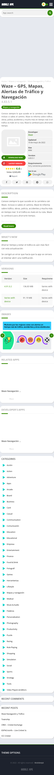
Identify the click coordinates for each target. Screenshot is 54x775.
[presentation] (2, 335)
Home (4, 81)
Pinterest (27, 182)
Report (14, 176)
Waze (30, 134)
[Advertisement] (27, 47)
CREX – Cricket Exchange (11, 725)
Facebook (6, 182)
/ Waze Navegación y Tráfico (39, 81)
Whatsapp (47, 182)
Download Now (15, 157)
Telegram (37, 182)
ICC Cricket (6, 736)
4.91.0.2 (8, 286)
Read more (9, 226)
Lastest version (15, 163)
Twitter (17, 182)
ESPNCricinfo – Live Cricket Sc (13, 730)
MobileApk (39, 762)
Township (5, 719)
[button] (50, 13)
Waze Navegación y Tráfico (12, 714)
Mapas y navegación (17, 81)
